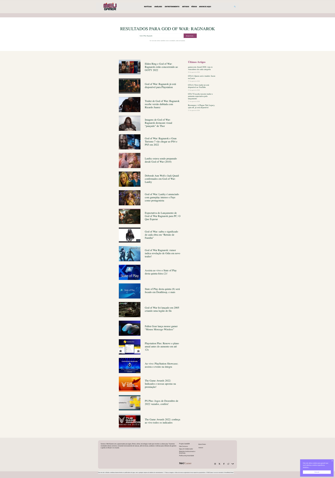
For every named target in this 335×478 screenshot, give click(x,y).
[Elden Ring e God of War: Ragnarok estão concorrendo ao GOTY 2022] (129, 67)
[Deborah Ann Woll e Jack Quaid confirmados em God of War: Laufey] (129, 179)
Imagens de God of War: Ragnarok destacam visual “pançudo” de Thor (158, 123)
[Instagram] (215, 464)
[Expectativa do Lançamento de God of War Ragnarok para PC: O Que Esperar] (129, 216)
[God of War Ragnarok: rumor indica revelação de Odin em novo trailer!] (129, 253)
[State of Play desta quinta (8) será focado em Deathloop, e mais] (129, 291)
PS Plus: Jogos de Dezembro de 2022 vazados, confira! (161, 402)
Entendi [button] (317, 472)
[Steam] (232, 464)
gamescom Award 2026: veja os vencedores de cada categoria (200, 68)
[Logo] (110, 7)
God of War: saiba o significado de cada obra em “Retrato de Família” (161, 234)
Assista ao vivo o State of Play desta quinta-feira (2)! (161, 271)
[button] (235, 7)
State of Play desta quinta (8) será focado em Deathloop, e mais (162, 290)
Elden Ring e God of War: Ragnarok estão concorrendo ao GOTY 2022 (161, 67)
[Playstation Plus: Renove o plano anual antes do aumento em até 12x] (129, 346)
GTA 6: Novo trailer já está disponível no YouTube (198, 86)
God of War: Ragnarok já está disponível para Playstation (160, 85)
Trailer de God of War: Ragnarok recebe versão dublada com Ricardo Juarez (162, 104)
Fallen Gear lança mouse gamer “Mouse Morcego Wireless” (161, 327)
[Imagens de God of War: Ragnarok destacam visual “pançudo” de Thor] (129, 123)
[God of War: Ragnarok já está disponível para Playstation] (129, 86)
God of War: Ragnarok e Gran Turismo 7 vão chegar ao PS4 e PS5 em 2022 (161, 141)
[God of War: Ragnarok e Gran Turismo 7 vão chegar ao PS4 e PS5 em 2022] (129, 141)
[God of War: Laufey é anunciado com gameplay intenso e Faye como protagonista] (129, 197)
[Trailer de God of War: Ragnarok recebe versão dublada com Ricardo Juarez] (129, 104)
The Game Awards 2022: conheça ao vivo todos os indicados (162, 421)
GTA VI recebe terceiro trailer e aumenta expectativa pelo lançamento (200, 96)
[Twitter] (219, 464)
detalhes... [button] (306, 467)
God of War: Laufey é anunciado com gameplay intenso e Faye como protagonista (162, 197)
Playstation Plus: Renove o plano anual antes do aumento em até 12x (162, 346)
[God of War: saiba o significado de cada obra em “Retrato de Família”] (129, 235)
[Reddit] (228, 464)
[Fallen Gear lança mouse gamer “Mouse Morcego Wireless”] (129, 328)
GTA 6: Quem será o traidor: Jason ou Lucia (201, 77)
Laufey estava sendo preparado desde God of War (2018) (161, 160)
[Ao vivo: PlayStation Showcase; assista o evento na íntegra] (129, 365)
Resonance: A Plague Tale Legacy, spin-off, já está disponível (201, 106)
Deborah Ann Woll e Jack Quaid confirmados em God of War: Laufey (162, 179)
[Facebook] (224, 464)
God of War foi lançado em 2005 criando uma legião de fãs (162, 309)
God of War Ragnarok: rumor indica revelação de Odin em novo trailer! (162, 253)
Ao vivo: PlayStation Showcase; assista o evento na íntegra (161, 365)
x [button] (332, 460)
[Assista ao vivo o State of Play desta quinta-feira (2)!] (129, 272)
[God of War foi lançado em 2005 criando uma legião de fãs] (129, 309)
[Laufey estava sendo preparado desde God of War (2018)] (129, 160)
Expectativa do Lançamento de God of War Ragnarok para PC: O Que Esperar (162, 216)
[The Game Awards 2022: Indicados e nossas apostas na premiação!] (129, 384)
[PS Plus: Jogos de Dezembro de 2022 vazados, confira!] (129, 402)
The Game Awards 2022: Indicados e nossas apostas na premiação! (160, 383)
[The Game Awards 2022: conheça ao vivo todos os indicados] (129, 421)
